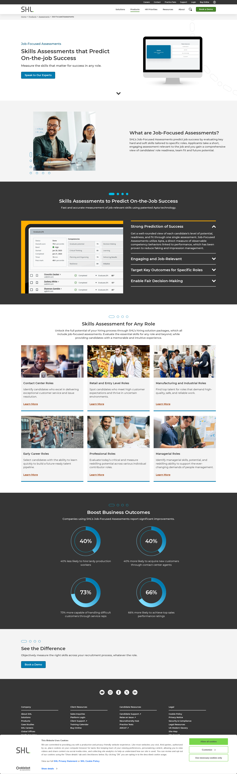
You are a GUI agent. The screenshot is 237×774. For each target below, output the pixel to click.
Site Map (173, 731)
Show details (47, 768)
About (182, 9)
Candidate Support (130, 714)
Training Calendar (79, 724)
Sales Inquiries (77, 714)
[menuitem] (120, 9)
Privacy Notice (176, 717)
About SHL (26, 714)
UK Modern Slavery (178, 728)
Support (183, 2)
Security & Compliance (180, 721)
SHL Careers (27, 728)
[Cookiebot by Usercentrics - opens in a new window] (23, 769)
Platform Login (77, 717)
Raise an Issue (128, 717)
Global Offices (28, 731)
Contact (157, 2)
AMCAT (124, 728)
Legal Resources (177, 724)
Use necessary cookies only (208, 758)
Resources (168, 9)
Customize (207, 749)
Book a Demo (206, 9)
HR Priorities (151, 9)
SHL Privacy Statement (65, 761)
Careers (146, 2)
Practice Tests (170, 2)
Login (193, 2)
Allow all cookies (209, 741)
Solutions (120, 9)
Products (134, 9)
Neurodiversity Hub (129, 721)
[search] (192, 9)
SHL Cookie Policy (90, 761)
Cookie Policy (175, 714)
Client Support (78, 721)
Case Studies (27, 724)
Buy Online (204, 2)
